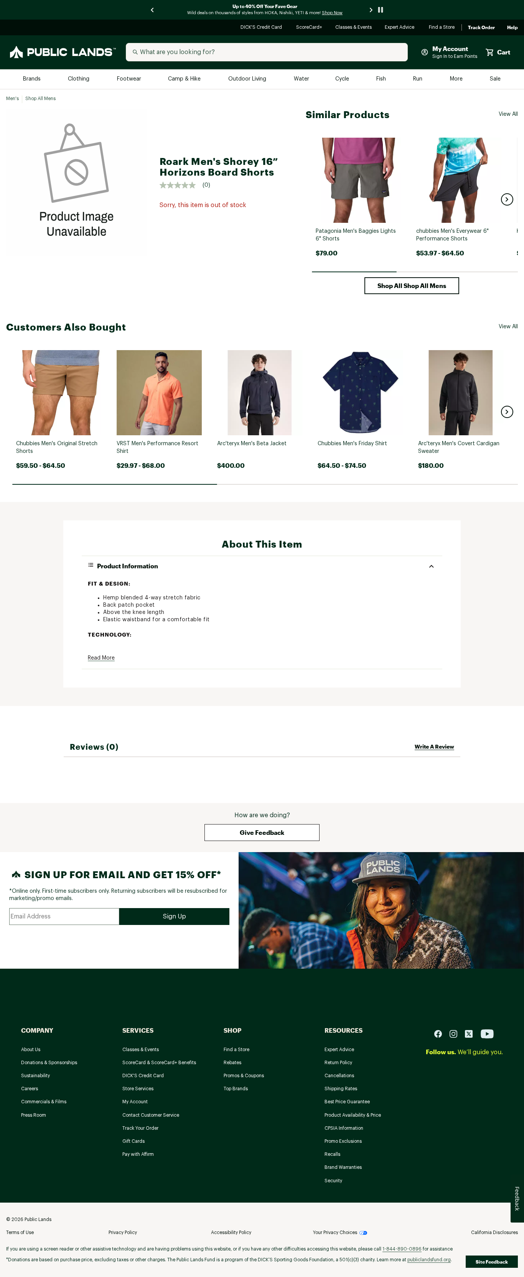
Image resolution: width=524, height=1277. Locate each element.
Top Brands (236, 1088)
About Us (30, 1049)
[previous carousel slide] (152, 9)
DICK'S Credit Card (262, 28)
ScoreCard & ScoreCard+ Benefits (159, 1062)
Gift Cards (133, 1141)
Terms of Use (20, 1232)
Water (301, 79)
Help (512, 28)
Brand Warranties (343, 1167)
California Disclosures (494, 1232)
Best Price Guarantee (347, 1101)
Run (418, 79)
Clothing (79, 79)
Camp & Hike (185, 79)
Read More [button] (101, 658)
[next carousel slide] (371, 9)
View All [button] (508, 114)
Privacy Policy (123, 1232)
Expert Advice (401, 28)
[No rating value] (181, 185)
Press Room (33, 1115)
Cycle (342, 79)
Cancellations (339, 1075)
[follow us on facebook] (441, 1033)
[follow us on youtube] (487, 1033)
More (457, 79)
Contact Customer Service (150, 1115)
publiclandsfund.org (429, 1259)
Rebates (232, 1062)
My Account (135, 1101)
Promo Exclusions (343, 1141)
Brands (32, 79)
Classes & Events (353, 28)
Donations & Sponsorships (49, 1062)
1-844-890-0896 (402, 1249)
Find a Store (442, 28)
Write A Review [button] (434, 746)
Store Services (137, 1088)
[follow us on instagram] (456, 1033)
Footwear (129, 79)
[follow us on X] (472, 1033)
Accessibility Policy (231, 1232)
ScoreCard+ (309, 28)
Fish (381, 79)
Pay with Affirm (138, 1154)
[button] (507, 199)
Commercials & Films (43, 1101)
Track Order (481, 28)
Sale (495, 79)
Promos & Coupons (244, 1075)
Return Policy (338, 1062)
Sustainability (35, 1075)
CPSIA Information (344, 1128)
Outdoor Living (248, 79)
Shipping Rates (341, 1088)
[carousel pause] (380, 9)
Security (333, 1180)
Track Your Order (140, 1128)
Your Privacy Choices (335, 1232)
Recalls (332, 1154)
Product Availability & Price (353, 1115)
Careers (29, 1088)
